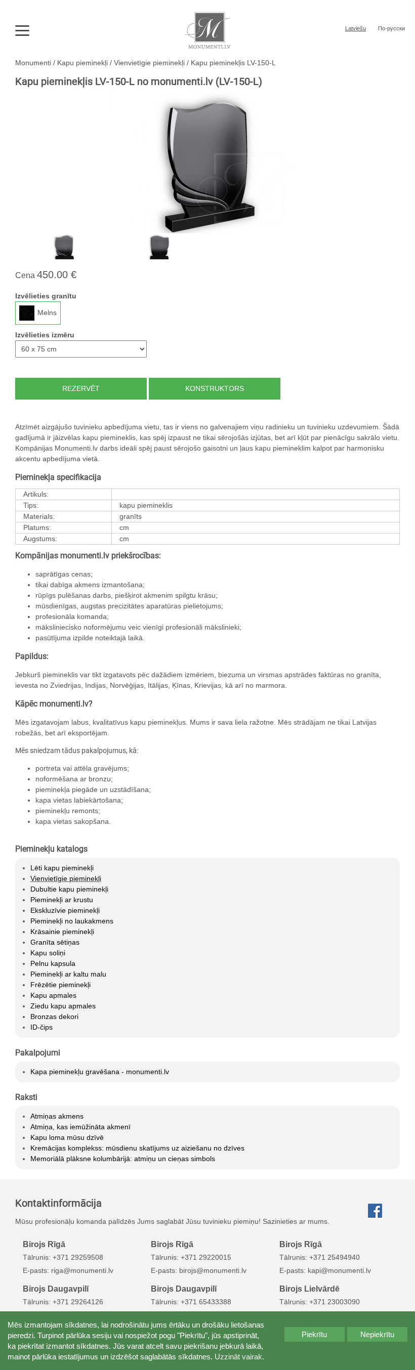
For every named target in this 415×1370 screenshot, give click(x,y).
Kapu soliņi (47, 953)
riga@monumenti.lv (82, 1270)
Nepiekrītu (377, 1334)
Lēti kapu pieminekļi (62, 868)
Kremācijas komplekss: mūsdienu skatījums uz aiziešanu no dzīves (137, 1148)
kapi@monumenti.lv (339, 1270)
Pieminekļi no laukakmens (71, 921)
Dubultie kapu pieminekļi (69, 889)
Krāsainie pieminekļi (62, 931)
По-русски (391, 28)
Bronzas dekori (54, 1016)
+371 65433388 (206, 1302)
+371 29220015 (206, 1257)
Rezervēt (81, 388)
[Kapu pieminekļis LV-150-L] (207, 160)
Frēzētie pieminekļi (60, 985)
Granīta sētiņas (54, 942)
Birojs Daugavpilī (56, 1288)
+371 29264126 (78, 1302)
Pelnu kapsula (52, 963)
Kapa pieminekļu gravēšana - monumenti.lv (99, 1072)
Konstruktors (214, 388)
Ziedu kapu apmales (63, 1006)
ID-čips (41, 1027)
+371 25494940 (334, 1257)
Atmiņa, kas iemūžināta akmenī (80, 1127)
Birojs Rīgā (44, 1244)
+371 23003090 (334, 1302)
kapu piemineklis (146, 505)
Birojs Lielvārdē (309, 1288)
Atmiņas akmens (57, 1116)
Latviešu (355, 28)
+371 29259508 (78, 1257)
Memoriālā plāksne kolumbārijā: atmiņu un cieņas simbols (122, 1159)
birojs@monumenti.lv (212, 1270)
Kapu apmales (53, 995)
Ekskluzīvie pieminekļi (65, 910)
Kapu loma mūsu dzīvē (67, 1137)
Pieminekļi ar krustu (61, 900)
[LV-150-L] (63, 246)
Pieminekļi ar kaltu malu (68, 974)
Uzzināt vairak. (239, 1356)
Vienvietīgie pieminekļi (65, 878)
